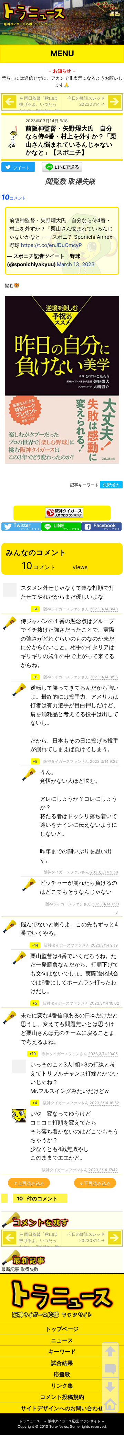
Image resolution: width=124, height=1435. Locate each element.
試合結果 (62, 1362)
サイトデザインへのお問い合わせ (62, 1408)
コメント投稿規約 (62, 1396)
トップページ (62, 1328)
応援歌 (62, 1374)
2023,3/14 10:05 (103, 1053)
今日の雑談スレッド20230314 (86, 101)
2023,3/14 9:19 (104, 945)
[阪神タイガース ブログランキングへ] (64, 510)
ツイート (21, 167)
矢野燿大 (111, 485)
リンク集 (62, 1385)
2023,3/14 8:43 (104, 609)
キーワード (62, 1351)
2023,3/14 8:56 (104, 677)
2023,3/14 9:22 (104, 761)
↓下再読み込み (95, 1183)
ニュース (62, 1340)
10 (13, 197)
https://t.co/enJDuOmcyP (51, 245)
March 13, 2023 (76, 264)
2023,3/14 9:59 (104, 872)
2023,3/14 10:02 (104, 1003)
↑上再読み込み (28, 1183)
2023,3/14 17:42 (103, 1169)
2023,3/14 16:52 (104, 1102)
